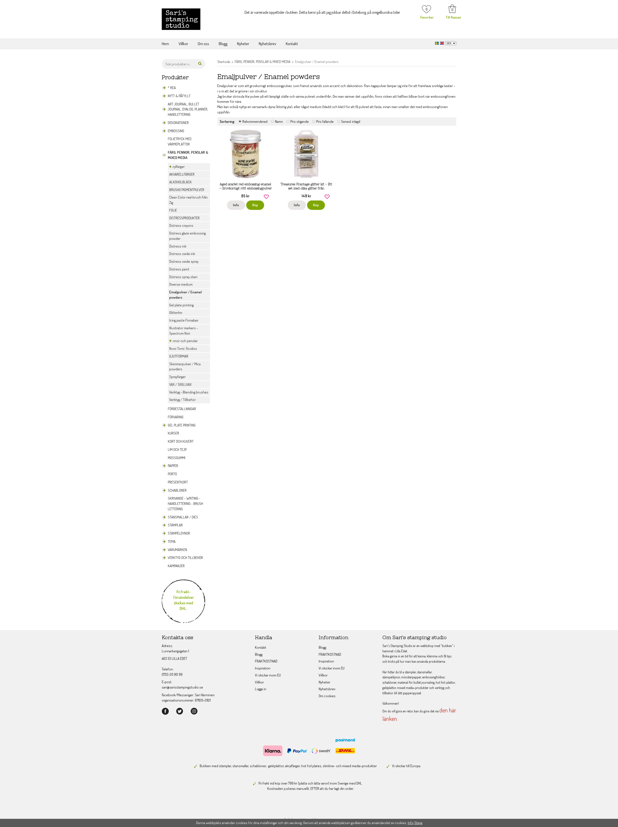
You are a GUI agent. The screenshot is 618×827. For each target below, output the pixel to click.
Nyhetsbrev (267, 43)
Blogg (223, 43)
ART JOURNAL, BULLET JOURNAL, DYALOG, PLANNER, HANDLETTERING (188, 109)
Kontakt (292, 43)
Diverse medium (181, 284)
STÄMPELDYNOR (179, 533)
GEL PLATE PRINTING (182, 425)
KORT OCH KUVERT (181, 441)
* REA (172, 87)
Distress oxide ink (182, 253)
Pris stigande (299, 121)
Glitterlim (175, 312)
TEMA (172, 541)
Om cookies (327, 696)
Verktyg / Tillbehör (182, 399)
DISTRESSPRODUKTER (184, 218)
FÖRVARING (175, 417)
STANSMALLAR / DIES (183, 517)
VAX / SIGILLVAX (180, 384)
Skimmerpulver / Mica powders (185, 367)
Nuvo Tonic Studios (183, 348)
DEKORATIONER (178, 122)
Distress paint (179, 269)
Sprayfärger (177, 376)
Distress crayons (181, 225)
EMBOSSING (176, 131)
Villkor (183, 43)
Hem (165, 43)
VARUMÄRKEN (177, 549)
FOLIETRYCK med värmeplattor (179, 141)
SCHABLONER (177, 490)
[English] (442, 42)
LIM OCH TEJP (177, 449)
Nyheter (243, 43)
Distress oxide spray (183, 261)
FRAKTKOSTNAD (266, 661)
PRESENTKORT (178, 482)
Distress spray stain (183, 277)
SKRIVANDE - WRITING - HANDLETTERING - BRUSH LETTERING (185, 503)
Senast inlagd (350, 121)
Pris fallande (325, 121)
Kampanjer (176, 566)
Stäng (418, 822)
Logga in (260, 689)
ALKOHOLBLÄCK (180, 182)
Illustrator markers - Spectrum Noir (183, 331)
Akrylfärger (177, 166)
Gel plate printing (181, 305)
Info (236, 205)
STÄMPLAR (175, 525)
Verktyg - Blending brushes (188, 392)
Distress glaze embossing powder (187, 236)
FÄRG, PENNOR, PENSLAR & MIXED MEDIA (188, 155)
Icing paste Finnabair (183, 320)
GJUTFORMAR (178, 356)
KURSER (173, 433)
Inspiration (262, 668)
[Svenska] (437, 42)
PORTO (172, 474)
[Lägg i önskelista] (266, 196)
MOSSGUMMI (176, 457)
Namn (279, 121)
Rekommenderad (254, 121)
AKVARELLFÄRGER (182, 174)
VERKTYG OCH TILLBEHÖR (185, 557)
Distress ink (177, 246)
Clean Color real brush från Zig (188, 200)
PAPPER (173, 465)
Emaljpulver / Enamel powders (185, 295)
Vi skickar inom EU (268, 675)
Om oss (203, 43)
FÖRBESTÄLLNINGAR (182, 409)
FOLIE (173, 210)
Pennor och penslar (183, 340)
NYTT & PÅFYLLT (179, 96)
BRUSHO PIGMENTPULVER (186, 189)
